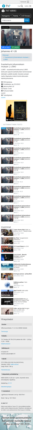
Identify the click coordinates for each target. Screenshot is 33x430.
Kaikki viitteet (14, 364)
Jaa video (7, 47)
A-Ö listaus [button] (26, 16)
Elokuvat (6, 55)
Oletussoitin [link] (5, 27)
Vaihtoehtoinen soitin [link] (15, 27)
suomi (3, 97)
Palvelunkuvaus (5, 370)
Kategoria (6, 16)
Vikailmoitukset (5, 344)
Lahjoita (16, 47)
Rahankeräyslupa (6, 386)
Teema (16, 16)
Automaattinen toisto (12, 125)
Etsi (26, 20)
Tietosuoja (4, 331)
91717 (10, 383)
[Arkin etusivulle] (9, 11)
